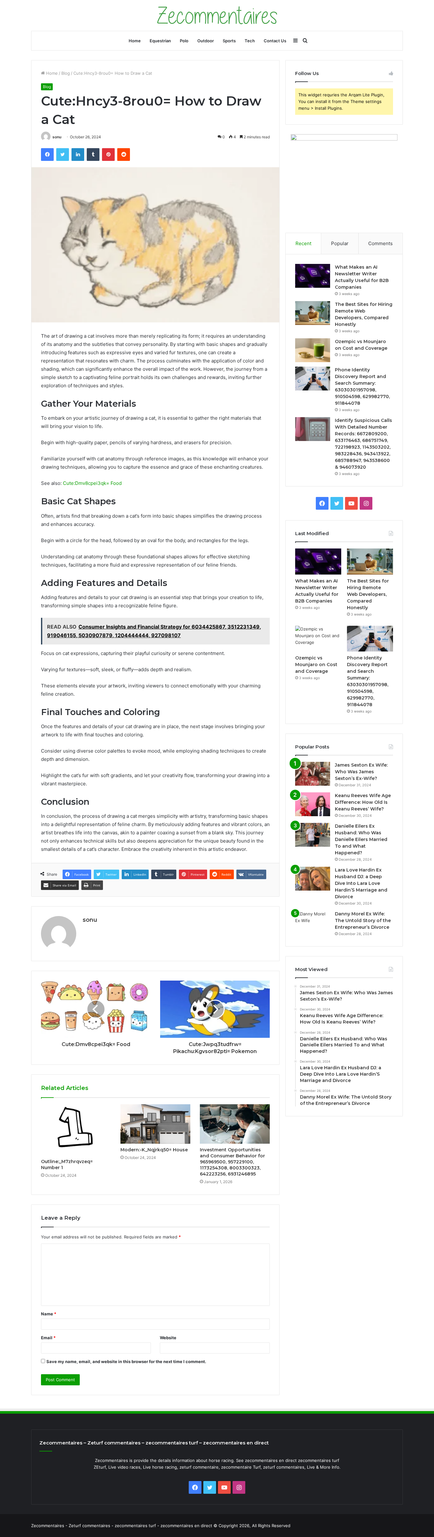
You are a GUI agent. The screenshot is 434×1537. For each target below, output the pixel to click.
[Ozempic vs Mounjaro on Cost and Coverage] (312, 350)
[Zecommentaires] (217, 15)
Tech (250, 40)
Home (135, 40)
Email (48, 1337)
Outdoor (205, 40)
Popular (340, 243)
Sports (229, 40)
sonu (56, 136)
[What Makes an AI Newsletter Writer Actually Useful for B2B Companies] (312, 276)
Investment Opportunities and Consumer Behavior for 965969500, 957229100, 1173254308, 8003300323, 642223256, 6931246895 (232, 1162)
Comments (380, 243)
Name (48, 1313)
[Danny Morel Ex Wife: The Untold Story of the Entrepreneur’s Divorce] (312, 922)
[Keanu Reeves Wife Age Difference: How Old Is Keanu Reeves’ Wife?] (312, 804)
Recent (303, 243)
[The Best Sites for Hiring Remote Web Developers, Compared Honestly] (312, 313)
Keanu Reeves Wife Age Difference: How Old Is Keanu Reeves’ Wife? (363, 802)
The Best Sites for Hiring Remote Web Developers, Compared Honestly (368, 594)
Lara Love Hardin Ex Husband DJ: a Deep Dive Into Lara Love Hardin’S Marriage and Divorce (361, 883)
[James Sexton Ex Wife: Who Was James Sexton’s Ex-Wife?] (312, 774)
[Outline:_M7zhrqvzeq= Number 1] (76, 1130)
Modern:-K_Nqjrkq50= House (154, 1150)
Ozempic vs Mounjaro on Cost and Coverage (316, 664)
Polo (184, 40)
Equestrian (160, 40)
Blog (65, 73)
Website (168, 1337)
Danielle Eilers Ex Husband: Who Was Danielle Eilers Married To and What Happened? (361, 839)
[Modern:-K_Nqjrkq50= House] (155, 1124)
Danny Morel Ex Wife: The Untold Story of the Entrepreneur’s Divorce (363, 920)
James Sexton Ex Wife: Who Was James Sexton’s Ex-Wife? (361, 771)
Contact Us (275, 40)
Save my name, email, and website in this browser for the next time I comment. (126, 1361)
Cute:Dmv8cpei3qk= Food (92, 483)
